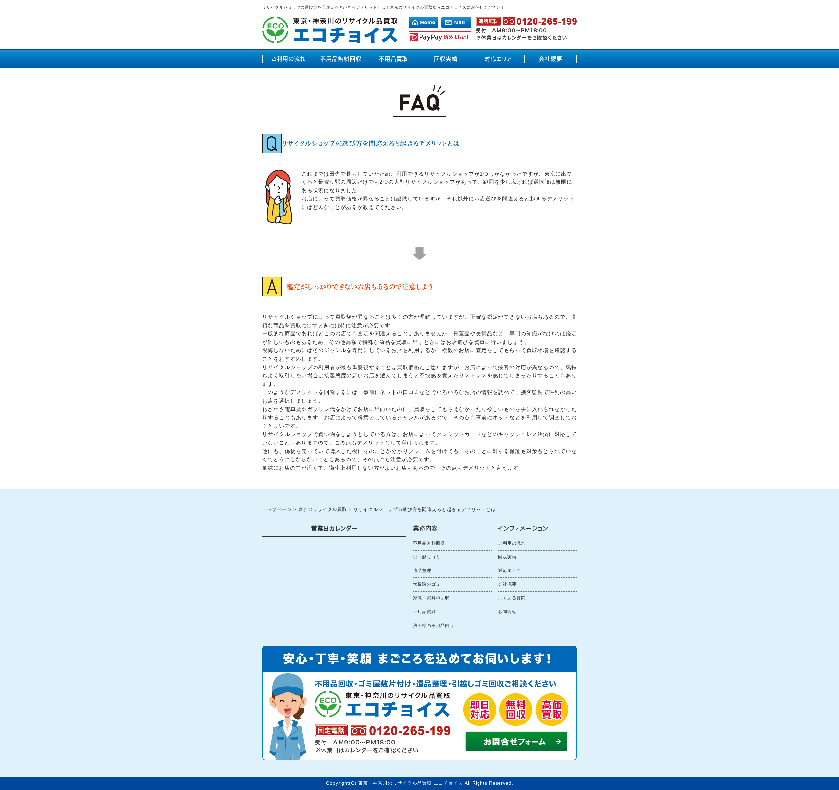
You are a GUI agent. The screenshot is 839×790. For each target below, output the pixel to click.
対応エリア (498, 59)
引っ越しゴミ (426, 557)
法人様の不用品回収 (433, 625)
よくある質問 (512, 597)
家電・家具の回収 (431, 597)
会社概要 (550, 59)
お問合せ (507, 611)
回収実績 (446, 59)
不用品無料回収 (340, 59)
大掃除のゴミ (426, 584)
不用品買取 (393, 59)
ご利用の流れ (288, 59)
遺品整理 (422, 570)
